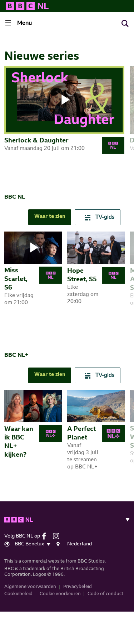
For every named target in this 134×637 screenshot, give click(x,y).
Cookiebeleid (18, 594)
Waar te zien (49, 216)
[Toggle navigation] (125, 519)
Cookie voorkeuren (60, 594)
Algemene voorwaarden (30, 586)
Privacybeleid (77, 586)
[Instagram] (58, 536)
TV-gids (104, 217)
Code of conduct (105, 594)
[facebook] (46, 536)
